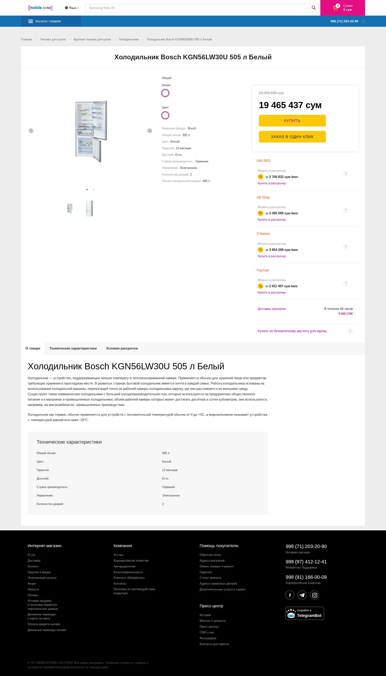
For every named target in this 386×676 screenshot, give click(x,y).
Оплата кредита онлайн (44, 624)
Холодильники (129, 39)
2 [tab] (93, 189)
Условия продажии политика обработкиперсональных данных (43, 604)
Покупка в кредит (39, 572)
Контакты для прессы (214, 644)
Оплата (33, 566)
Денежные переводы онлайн (47, 630)
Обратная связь (210, 554)
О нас (32, 554)
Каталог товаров (48, 21)
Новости (33, 589)
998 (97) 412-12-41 (306, 561)
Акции (32, 583)
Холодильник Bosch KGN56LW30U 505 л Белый (180, 39)
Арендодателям (124, 566)
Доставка (34, 560)
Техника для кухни (53, 39)
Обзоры (33, 595)
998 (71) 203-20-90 (306, 546)
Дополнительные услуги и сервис (222, 589)
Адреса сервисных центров (218, 583)
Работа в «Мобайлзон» (129, 577)
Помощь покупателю (219, 546)
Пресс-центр (211, 606)
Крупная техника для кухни (93, 39)
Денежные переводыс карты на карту (42, 616)
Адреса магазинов (212, 560)
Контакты (120, 583)
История (205, 615)
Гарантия (206, 572)
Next (149, 130)
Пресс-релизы (209, 626)
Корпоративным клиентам (131, 560)
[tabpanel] (90, 130)
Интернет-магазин (44, 546)
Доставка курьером (272, 308)
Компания (123, 546)
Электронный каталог (42, 577)
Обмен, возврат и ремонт (217, 566)
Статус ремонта (210, 577)
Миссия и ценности (213, 620)
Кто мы (118, 554)
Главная (27, 39)
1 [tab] (87, 189)
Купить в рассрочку (272, 183)
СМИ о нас (207, 632)
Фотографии (208, 638)
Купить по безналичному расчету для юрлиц (292, 331)
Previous (31, 130)
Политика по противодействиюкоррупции (134, 591)
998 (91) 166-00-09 (306, 577)
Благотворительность (128, 572)
